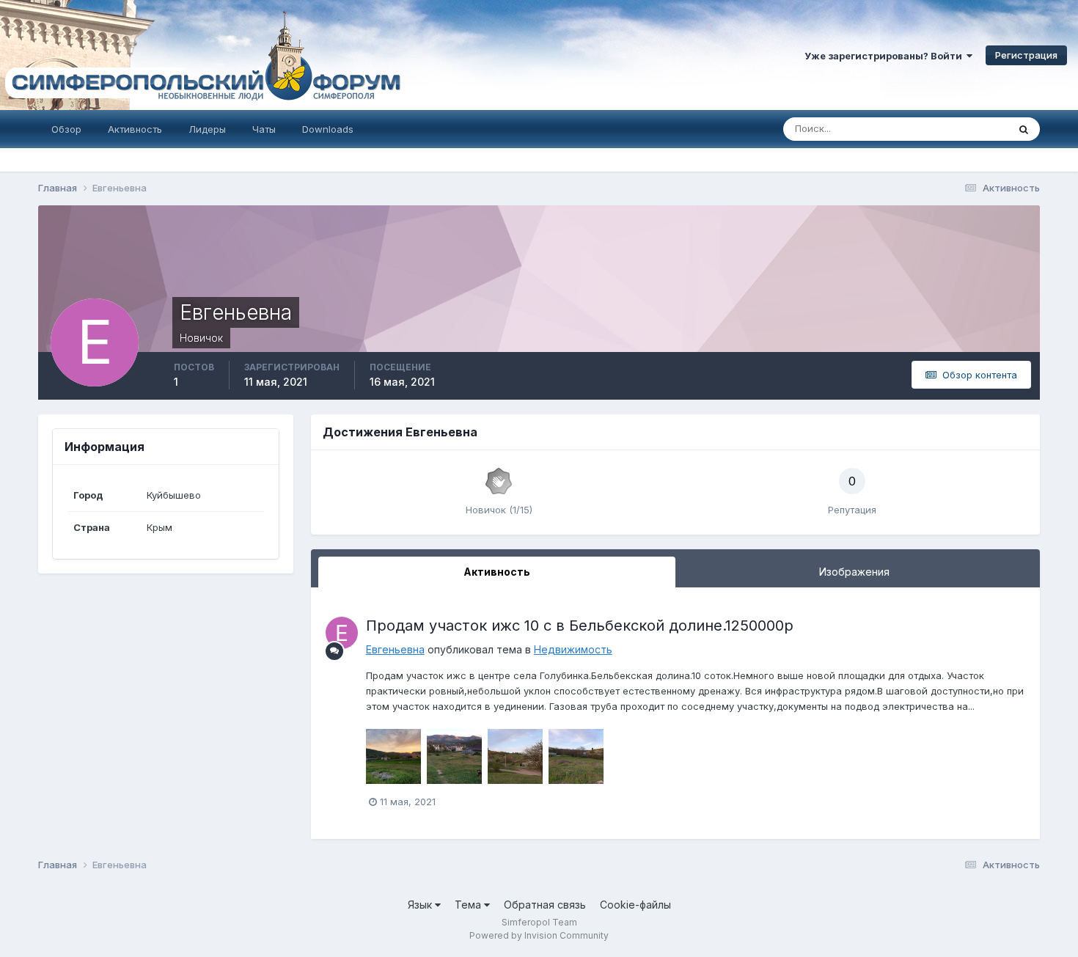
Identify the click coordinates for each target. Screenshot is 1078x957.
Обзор (66, 129)
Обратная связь (545, 904)
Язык (421, 904)
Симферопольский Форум (201, 55)
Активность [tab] (496, 571)
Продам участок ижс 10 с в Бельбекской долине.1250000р (579, 625)
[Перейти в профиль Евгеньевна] (342, 633)
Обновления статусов (939, 128)
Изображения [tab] (854, 571)
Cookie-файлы (635, 904)
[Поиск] (1024, 129)
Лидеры (207, 129)
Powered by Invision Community (539, 935)
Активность (135, 129)
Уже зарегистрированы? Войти (885, 56)
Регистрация (1026, 55)
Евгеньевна (395, 649)
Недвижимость (573, 649)
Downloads (327, 129)
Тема (469, 904)
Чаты (264, 129)
